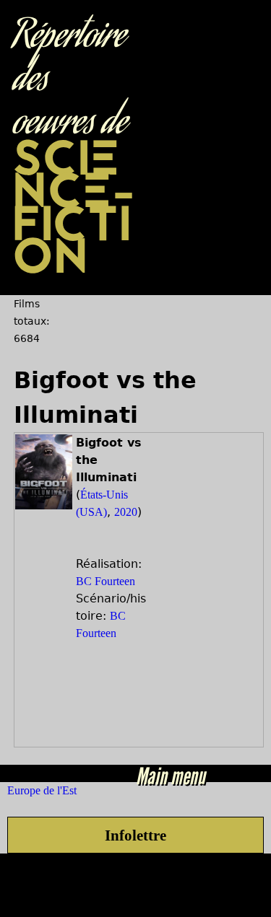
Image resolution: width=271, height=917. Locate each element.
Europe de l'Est (42, 790)
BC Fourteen (105, 581)
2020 (125, 512)
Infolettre (135, 835)
